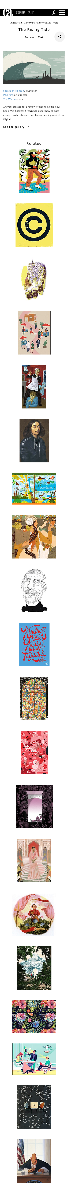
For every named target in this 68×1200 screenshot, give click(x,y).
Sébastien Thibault (13, 90)
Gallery (31, 12)
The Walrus (9, 99)
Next (40, 37)
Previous (29, 37)
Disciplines (20, 12)
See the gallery (14, 127)
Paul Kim (8, 95)
